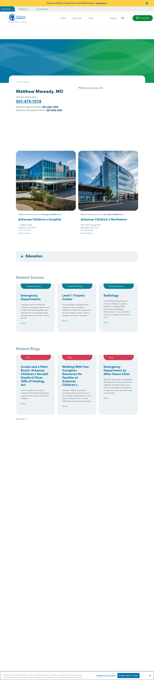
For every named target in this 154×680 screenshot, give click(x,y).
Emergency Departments (31, 297)
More (23, 323)
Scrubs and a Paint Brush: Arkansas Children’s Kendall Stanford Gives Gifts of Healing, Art (34, 376)
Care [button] (63, 18)
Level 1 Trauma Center (73, 297)
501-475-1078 (28, 101)
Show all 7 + (22, 418)
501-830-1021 (54, 110)
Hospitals (6, 9)
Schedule (144, 18)
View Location (24, 233)
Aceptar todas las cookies (128, 675)
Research (23, 9)
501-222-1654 (50, 106)
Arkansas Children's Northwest (104, 219)
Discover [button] (77, 18)
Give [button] (91, 18)
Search (113, 18)
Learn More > (101, 3)
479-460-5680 (87, 230)
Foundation (42, 9)
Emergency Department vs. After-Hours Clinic (117, 370)
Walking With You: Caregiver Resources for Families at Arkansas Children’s (75, 376)
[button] (147, 3)
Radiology (111, 295)
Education (34, 256)
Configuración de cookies (105, 675)
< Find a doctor (23, 82)
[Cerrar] (150, 675)
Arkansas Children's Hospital (39, 219)
